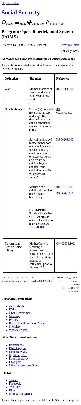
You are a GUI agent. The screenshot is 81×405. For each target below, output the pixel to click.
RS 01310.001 (64, 186)
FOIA (12, 309)
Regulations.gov (18, 358)
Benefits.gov (16, 344)
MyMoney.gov (18, 355)
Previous (66, 44)
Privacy (13, 319)
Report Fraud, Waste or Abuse (27, 323)
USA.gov (15, 362)
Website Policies (18, 330)
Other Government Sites (23, 365)
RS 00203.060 (64, 193)
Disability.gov (17, 348)
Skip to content (10, 3)
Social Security (21, 12)
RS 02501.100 (64, 89)
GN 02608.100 (65, 243)
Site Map (14, 326)
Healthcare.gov (18, 351)
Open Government (20, 312)
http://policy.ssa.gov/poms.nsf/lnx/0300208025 (27, 281)
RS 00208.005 (64, 139)
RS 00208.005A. (64, 111)
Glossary (14, 316)
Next (76, 44)
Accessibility (16, 306)
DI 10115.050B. (39, 225)
